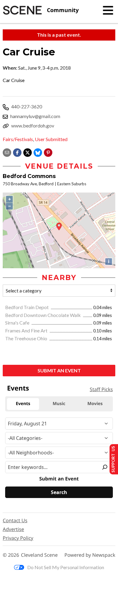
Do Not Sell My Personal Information (65, 567)
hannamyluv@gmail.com (35, 116)
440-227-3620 (26, 106)
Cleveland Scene (39, 555)
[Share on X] (27, 152)
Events (18, 388)
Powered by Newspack (89, 555)
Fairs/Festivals (18, 139)
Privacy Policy (18, 538)
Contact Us (15, 520)
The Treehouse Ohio (26, 338)
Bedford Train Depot (27, 307)
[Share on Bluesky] (38, 152)
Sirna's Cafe (17, 322)
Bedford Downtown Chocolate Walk (43, 315)
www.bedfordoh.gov (32, 125)
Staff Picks (101, 389)
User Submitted (51, 139)
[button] (48, 152)
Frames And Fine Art (26, 330)
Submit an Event (59, 370)
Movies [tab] (95, 404)
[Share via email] (7, 152)
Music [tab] (59, 404)
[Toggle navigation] (108, 10)
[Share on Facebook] (17, 152)
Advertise (13, 529)
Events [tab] (23, 404)
